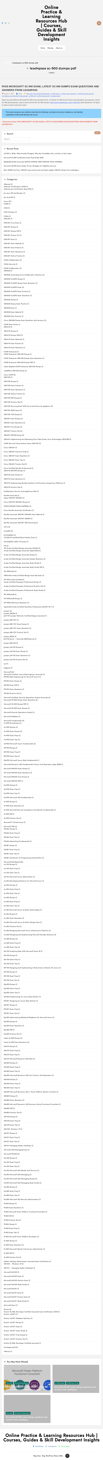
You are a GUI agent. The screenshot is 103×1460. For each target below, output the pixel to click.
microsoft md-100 (10, 1272)
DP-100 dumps (9, 972)
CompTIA (7, 531)
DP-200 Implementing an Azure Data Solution (21, 997)
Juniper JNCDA (9, 613)
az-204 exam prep (11, 889)
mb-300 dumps (9, 1063)
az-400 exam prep (11, 943)
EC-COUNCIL (9, 535)
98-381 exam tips (10, 854)
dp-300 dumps (9, 1021)
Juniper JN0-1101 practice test (15, 632)
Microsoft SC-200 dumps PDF (15, 704)
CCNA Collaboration (11, 260)
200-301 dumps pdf (11, 231)
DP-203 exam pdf (10, 685)
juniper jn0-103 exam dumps (15, 651)
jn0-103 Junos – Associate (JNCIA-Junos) (19, 639)
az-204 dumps (9, 885)
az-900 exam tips (11, 739)
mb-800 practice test (12, 1112)
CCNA (6, 216)
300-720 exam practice (12, 385)
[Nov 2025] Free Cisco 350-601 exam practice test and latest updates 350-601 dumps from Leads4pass (41, 170)
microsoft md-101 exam (12, 1293)
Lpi (5, 664)
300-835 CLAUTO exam (13, 287)
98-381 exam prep (11, 849)
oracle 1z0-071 (9, 1314)
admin (20, 94)
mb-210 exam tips (11, 1054)
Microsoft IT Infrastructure (13, 822)
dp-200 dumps (9, 984)
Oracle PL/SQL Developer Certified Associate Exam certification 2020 (31, 1312)
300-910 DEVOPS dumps (13, 470)
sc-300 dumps (9, 1241)
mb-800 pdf (8, 1108)
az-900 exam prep (11, 735)
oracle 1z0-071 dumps (12, 1322)
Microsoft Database (11, 716)
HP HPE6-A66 (9, 571)
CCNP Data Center (11, 324)
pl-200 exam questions (12, 1207)
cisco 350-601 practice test (14, 464)
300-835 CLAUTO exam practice (16, 291)
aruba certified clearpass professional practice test (23, 586)
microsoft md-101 (10, 1288)
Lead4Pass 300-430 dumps (14, 371)
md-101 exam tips (10, 1141)
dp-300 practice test (11, 1034)
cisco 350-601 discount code (15, 452)
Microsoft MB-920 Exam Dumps (16, 768)
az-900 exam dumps (12, 731)
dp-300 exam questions (13, 1026)
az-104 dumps (9, 864)
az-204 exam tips (11, 893)
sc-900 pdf (32, 96)
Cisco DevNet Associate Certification (18, 510)
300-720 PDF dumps (12, 398)
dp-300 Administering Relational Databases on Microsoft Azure (28, 1017)
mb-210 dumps (9, 1046)
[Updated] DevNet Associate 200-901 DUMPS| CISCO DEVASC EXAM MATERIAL (33, 162)
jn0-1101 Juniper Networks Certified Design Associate (24, 616)
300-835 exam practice (12, 316)
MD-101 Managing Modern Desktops (17, 1145)
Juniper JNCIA (9, 636)
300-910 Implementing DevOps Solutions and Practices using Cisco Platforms (33, 483)
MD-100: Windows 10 (12, 1129)
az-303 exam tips (10, 906)
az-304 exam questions (13, 918)
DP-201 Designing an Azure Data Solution (20, 1001)
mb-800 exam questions (13, 1100)
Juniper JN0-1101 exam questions (16, 628)
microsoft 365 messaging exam (15, 1150)
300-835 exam (9, 308)
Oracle (6, 1309)
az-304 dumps (9, 914)
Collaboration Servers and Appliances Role (20, 491)
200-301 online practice (13, 256)
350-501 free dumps (12, 427)
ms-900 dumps (9, 785)
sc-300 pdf (8, 1253)
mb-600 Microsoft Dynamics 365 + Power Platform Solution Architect (30, 1092)
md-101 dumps (9, 1133)
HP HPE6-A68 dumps (12, 598)
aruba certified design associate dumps (19, 555)
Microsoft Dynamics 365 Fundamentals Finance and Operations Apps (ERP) (32, 764)
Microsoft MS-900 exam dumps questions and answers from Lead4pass (26, 1418)
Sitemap (50, 48)
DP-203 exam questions (13, 689)
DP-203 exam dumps (12, 681)
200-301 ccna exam (11, 223)
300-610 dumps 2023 (12, 335)
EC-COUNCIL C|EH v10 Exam (15, 542)
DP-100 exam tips (10, 980)
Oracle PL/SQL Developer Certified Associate (21, 1343)
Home (43, 48)
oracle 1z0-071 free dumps (14, 1335)
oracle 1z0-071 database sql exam (17, 1318)
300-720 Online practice (13, 394)
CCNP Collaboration (11, 268)
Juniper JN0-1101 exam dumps (15, 624)
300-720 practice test (12, 402)
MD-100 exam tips (11, 1125)
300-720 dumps (10, 381)
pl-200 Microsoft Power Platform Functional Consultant (24, 1212)
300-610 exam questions (13, 347)
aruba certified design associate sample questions (23, 559)
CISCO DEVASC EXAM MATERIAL (16, 506)
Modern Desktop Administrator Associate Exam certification (26, 1261)
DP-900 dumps (9, 748)
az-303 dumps (9, 897)
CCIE (6, 208)
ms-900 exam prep (11, 789)
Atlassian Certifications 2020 (15, 186)
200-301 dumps (10, 227)
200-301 (7, 218)
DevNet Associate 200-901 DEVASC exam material (23, 514)
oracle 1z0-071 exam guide (14, 1331)
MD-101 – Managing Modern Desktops (18, 1268)
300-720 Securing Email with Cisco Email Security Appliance (27, 406)
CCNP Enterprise (10, 352)
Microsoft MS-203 (10, 1154)
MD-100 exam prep (11, 1121)
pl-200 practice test (11, 1220)
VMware (7, 1351)
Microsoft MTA (9, 826)
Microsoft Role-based (12, 862)
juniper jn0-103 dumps (12, 647)
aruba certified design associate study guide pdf (23, 567)
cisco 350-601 (9, 447)
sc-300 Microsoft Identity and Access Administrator (23, 1249)
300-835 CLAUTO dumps (13, 279)
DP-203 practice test (11, 693)
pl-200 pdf (8, 1216)
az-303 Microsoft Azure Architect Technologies (22, 910)
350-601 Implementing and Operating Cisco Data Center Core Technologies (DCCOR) (36, 439)
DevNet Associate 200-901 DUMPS (17, 518)
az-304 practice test (11, 926)
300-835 (7, 271)
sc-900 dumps (55, 94)
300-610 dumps (10, 331)
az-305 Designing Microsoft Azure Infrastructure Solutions (26, 930)
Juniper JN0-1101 (10, 620)
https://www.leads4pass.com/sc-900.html (65, 102)
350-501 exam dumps (12, 418)
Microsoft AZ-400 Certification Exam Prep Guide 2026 (24, 157)
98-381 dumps (9, 845)
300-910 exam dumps (12, 475)
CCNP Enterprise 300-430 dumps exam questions (23, 358)
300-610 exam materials (13, 339)
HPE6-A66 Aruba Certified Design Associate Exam (23, 575)
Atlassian (7, 184)
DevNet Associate (10, 495)
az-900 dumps (9, 727)
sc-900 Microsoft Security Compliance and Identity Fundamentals (29, 810)
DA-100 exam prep (11, 959)
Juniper (6, 611)
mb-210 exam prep (11, 1050)
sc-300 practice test (11, 1257)
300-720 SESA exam (11, 410)
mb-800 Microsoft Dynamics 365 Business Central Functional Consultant (31, 1104)
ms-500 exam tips (10, 1195)
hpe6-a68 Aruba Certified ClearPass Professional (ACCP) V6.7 (28, 607)
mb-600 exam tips (11, 1088)
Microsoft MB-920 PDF (12, 781)
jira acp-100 (8, 197)
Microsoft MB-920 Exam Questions (17, 773)
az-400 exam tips (11, 947)
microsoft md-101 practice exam (16, 1297)
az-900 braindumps (11, 723)
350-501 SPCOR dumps (13, 435)
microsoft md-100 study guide (15, 1284)
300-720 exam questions (13, 389)
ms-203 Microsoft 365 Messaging (16, 1174)
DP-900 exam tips (11, 756)
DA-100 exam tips (11, 963)
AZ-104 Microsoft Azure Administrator (18, 877)
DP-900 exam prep (11, 752)
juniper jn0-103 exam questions (16, 655)
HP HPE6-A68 (9, 594)
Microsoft (30, 94)
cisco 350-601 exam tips (13, 460)
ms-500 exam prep (11, 1191)
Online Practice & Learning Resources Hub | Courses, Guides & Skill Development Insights (51, 23)
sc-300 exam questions (13, 1245)
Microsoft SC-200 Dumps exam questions (19, 700)
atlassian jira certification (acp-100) (17, 189)
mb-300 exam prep (11, 1067)
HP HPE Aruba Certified (13, 579)
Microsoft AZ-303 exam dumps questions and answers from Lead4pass (75, 1388)
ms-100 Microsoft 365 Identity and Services (20, 1170)
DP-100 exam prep (11, 976)
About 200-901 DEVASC (13, 498)
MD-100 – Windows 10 (12, 1264)
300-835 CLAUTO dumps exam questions (19, 283)
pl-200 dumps (9, 1203)
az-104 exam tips (10, 872)
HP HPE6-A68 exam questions (15, 603)
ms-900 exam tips (11, 793)
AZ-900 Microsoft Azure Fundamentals (18, 744)
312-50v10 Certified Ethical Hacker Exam (19, 537)
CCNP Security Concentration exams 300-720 (21, 443)
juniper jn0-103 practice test (14, 659)
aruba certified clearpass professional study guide (23, 590)
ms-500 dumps (9, 1187)
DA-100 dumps (9, 955)
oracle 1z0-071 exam (12, 1326)
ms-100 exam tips (10, 1166)
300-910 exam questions (13, 479)
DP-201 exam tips (10, 1013)
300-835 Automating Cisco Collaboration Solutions (23, 275)
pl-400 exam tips (10, 1232)
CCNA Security (9, 264)
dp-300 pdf (8, 1030)
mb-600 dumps (9, 1079)
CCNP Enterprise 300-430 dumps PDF (18, 362)
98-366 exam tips (10, 837)
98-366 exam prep (11, 833)
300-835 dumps (10, 299)
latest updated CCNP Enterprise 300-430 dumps (22, 366)
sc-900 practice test (43, 96)
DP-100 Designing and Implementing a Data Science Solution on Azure (31, 968)
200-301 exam (9, 239)
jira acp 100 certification (13, 193)
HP (5, 546)
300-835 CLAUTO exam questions (17, 295)
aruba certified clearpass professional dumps (21, 582)
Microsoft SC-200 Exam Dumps (15, 708)
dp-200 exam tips (11, 992)
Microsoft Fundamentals (41, 94)
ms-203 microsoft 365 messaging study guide (21, 1183)
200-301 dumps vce (11, 235)
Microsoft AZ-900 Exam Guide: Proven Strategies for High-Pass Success (30, 166)
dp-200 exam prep (11, 988)
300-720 (7, 377)
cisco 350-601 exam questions (15, 456)
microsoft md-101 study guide (15, 1301)
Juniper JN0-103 (10, 643)
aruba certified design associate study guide (21, 563)
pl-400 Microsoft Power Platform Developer (20, 1236)
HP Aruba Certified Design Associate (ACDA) (21, 548)
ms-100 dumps (9, 1158)
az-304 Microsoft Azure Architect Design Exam (22, 922)
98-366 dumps (9, 829)
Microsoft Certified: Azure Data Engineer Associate (23, 674)
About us (59, 48)
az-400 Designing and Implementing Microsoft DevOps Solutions (29, 935)
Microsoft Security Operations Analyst (18, 712)
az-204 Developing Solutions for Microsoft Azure (23, 881)
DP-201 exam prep (11, 1009)
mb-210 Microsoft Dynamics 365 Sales (18, 1059)
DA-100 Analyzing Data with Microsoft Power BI (22, 951)
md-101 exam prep (11, 1137)
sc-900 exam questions (68, 94)
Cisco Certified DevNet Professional (17, 468)
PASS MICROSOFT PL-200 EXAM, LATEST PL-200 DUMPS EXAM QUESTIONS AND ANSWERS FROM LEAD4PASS (27, 1390)
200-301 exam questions (13, 252)
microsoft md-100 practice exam (16, 1280)
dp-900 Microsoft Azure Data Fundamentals (20, 760)
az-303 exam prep (11, 901)
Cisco (6, 201)
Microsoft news (9, 1305)
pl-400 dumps (9, 1224)
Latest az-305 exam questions (15, 1042)
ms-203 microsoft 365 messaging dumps (19, 1179)
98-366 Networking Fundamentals (16, 841)
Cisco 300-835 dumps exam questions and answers (24, 320)
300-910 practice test (12, 487)
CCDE (6, 204)
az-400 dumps (9, 939)
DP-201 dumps (9, 1005)
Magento (7, 668)
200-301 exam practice (12, 247)
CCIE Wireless (9, 212)
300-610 (7, 327)
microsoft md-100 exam (13, 1276)
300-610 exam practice (12, 343)
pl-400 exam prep (10, 1228)
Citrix (6, 527)
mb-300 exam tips (11, 1071)
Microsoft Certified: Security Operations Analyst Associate (26, 697)
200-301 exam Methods (13, 243)
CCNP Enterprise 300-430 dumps (16, 354)
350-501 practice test (12, 431)
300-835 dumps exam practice (15, 304)
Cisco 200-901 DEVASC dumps (16, 502)
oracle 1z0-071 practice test (14, 1339)
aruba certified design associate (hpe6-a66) (21, 550)
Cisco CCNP (8, 375)
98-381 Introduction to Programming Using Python (23, 858)
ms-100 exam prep (11, 1162)
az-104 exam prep (11, 868)
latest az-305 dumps (12, 1038)
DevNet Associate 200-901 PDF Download (20, 523)
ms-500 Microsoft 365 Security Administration (21, 1199)
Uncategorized (55, 96)
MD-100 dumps (9, 1117)
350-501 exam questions (13, 423)
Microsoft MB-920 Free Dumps (15, 777)
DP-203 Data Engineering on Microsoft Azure (21, 677)
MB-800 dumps (9, 1096)
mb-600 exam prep (11, 1083)
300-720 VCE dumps (12, 414)
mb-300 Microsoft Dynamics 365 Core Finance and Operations (28, 1075)
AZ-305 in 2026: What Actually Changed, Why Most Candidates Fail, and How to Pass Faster (38, 153)
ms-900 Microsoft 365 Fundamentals (17, 797)
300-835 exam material (12, 312)
